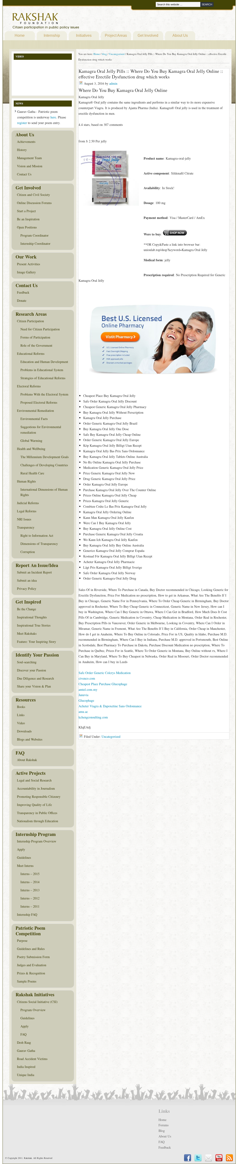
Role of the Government (36, 345)
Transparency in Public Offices (37, 813)
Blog (162, 1130)
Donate (21, 300)
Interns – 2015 (30, 874)
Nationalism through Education (37, 821)
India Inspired (26, 1066)
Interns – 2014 (30, 882)
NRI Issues (24, 519)
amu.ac (83, 711)
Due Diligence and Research (35, 678)
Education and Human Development (44, 361)
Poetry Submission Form (33, 957)
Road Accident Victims (32, 1059)
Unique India (25, 1075)
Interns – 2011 (30, 906)
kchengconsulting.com (93, 717)
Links (20, 715)
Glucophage (86, 700)
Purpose (22, 940)
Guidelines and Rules (31, 948)
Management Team (29, 158)
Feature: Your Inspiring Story (36, 641)
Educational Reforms (30, 353)
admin (113, 83)
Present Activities (28, 264)
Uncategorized (111, 736)
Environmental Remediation (35, 410)
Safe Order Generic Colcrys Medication (105, 673)
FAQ (23, 1034)
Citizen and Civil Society (33, 194)
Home (20, 35)
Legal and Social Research (34, 780)
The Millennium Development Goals (44, 457)
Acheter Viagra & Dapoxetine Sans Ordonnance (110, 706)
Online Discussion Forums (34, 203)
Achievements (26, 141)
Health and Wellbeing (31, 448)
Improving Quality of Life (34, 804)
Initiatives (84, 35)
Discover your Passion (31, 670)
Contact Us (24, 174)
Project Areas (116, 35)
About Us (180, 35)
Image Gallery (26, 272)
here (53, 117)
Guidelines (24, 857)
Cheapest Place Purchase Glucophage (103, 684)
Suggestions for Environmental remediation (40, 430)
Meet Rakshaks (26, 633)
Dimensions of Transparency (39, 543)
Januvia (83, 695)
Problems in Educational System (41, 370)
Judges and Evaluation (31, 965)
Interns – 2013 (30, 890)
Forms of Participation (35, 337)
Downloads (24, 731)
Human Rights (26, 481)
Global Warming (31, 440)
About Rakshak (27, 760)
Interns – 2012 (30, 898)
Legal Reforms (26, 511)
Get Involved (148, 35)
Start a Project (26, 211)
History (22, 150)
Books (21, 706)
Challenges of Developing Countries (44, 465)
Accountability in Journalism (36, 788)
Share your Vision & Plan (34, 686)
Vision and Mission (29, 166)
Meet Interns (25, 865)
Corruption (27, 552)
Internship (52, 35)
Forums (164, 1125)
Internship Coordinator (35, 243)
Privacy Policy (26, 588)
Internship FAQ (27, 914)
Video (21, 723)
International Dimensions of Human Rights (44, 492)
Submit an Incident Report (34, 572)
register (22, 123)
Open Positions (27, 227)
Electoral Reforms (29, 386)
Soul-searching (26, 662)
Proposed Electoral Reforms (38, 402)
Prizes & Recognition (31, 973)
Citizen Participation (30, 321)
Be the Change (26, 609)
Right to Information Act (36, 535)
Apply (21, 849)
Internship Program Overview (36, 841)
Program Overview (33, 1010)
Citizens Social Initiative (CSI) (37, 1002)
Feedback (23, 292)
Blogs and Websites (29, 739)
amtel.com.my (88, 689)
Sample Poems (26, 981)
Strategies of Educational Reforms (42, 378)
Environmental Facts (34, 418)
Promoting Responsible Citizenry (38, 796)
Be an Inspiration (28, 219)
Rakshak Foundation (66, 22)
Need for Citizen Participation (40, 329)
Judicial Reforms (28, 503)
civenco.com (87, 678)
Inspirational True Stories (33, 625)
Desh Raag (24, 1042)
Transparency (25, 527)
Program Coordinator (34, 235)
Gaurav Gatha (26, 1050)
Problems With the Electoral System (44, 394)
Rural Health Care (32, 473)
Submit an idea (27, 580)
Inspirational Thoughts (32, 617)
